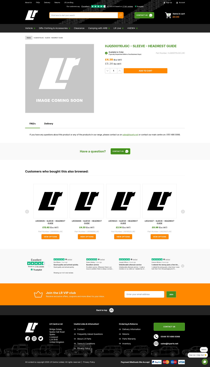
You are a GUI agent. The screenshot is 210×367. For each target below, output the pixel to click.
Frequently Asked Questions (90, 334)
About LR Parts (84, 339)
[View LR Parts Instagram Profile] (34, 338)
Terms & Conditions (86, 343)
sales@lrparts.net (130, 134)
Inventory (126, 343)
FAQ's (33, 123)
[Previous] (27, 212)
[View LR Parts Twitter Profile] (40, 338)
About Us (28, 2)
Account (182, 2)
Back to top (101, 310)
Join (171, 294)
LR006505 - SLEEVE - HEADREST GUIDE (50, 222)
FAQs (38, 2)
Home (29, 38)
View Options (50, 237)
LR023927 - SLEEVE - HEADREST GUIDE (159, 222)
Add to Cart (145, 71)
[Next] (183, 212)
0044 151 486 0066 (170, 336)
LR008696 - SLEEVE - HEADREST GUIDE (87, 222)
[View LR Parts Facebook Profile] (27, 338)
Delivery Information (131, 329)
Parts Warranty (129, 339)
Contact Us (142, 15)
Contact (80, 329)
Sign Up (169, 2)
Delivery (47, 2)
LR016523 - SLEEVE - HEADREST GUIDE (123, 222)
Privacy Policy (83, 348)
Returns (57, 2)
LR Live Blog (68, 2)
